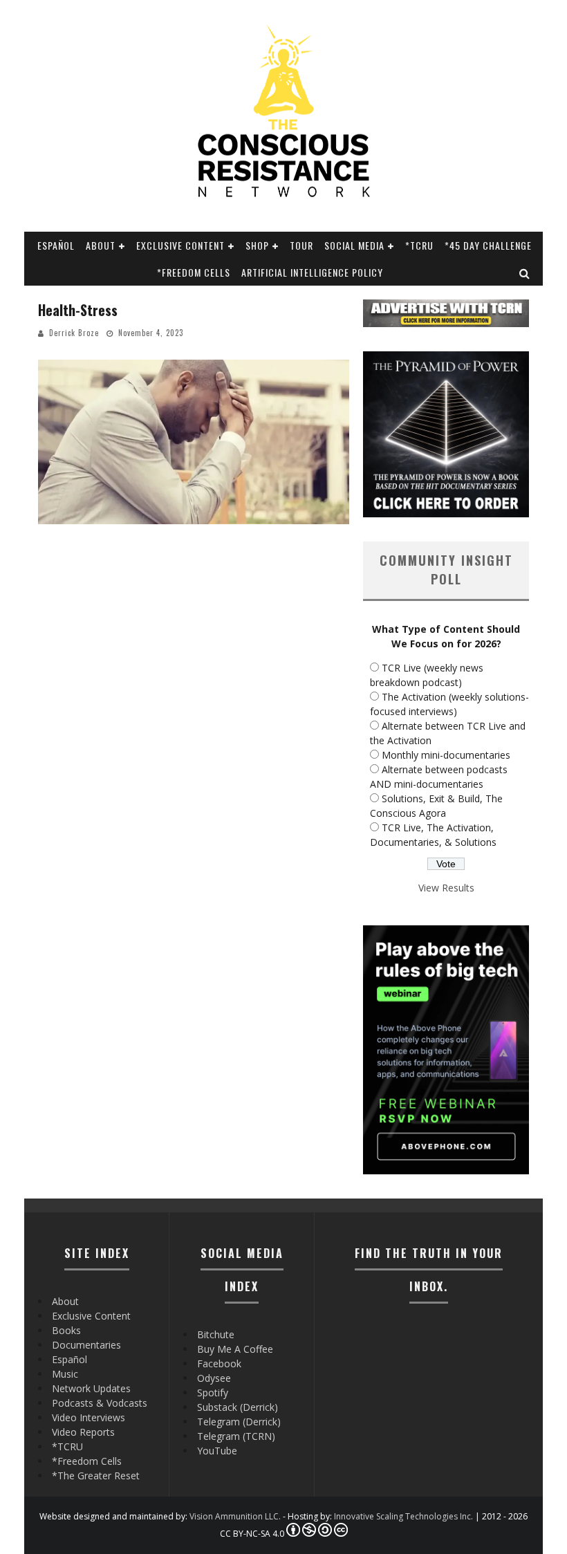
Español (56, 245)
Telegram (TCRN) (236, 1436)
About (100, 245)
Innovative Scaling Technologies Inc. (403, 1516)
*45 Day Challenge (488, 245)
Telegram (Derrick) (239, 1421)
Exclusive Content (180, 245)
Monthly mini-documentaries (446, 754)
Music (65, 1373)
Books (66, 1330)
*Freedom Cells (193, 272)
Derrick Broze (74, 332)
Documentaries (86, 1344)
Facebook (219, 1363)
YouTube (217, 1450)
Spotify (212, 1392)
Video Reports (83, 1432)
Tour (301, 245)
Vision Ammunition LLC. (235, 1516)
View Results (446, 887)
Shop (257, 245)
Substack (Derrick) (237, 1407)
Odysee (214, 1378)
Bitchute (215, 1334)
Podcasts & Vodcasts (99, 1402)
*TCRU (419, 245)
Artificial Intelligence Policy (312, 272)
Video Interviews (88, 1417)
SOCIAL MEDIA (354, 245)
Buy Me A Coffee (235, 1349)
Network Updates (91, 1388)
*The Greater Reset (96, 1475)
